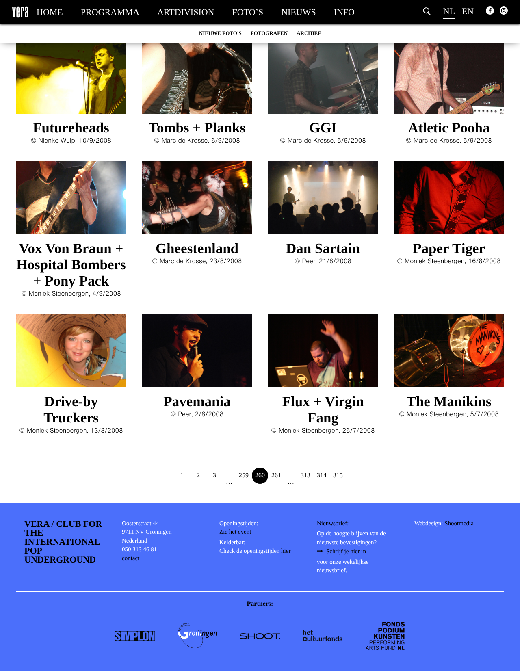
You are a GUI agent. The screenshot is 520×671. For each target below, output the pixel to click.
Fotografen (269, 33)
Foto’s (248, 12)
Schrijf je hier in (346, 551)
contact (130, 558)
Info (344, 12)
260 (260, 475)
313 (305, 475)
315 (338, 475)
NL (449, 11)
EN (468, 11)
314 (322, 475)
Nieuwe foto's (220, 33)
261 (276, 475)
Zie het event (235, 532)
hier (285, 551)
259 (244, 475)
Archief (309, 33)
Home (50, 12)
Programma (110, 12)
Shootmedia (459, 523)
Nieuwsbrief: (333, 523)
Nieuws (298, 12)
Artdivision (185, 12)
